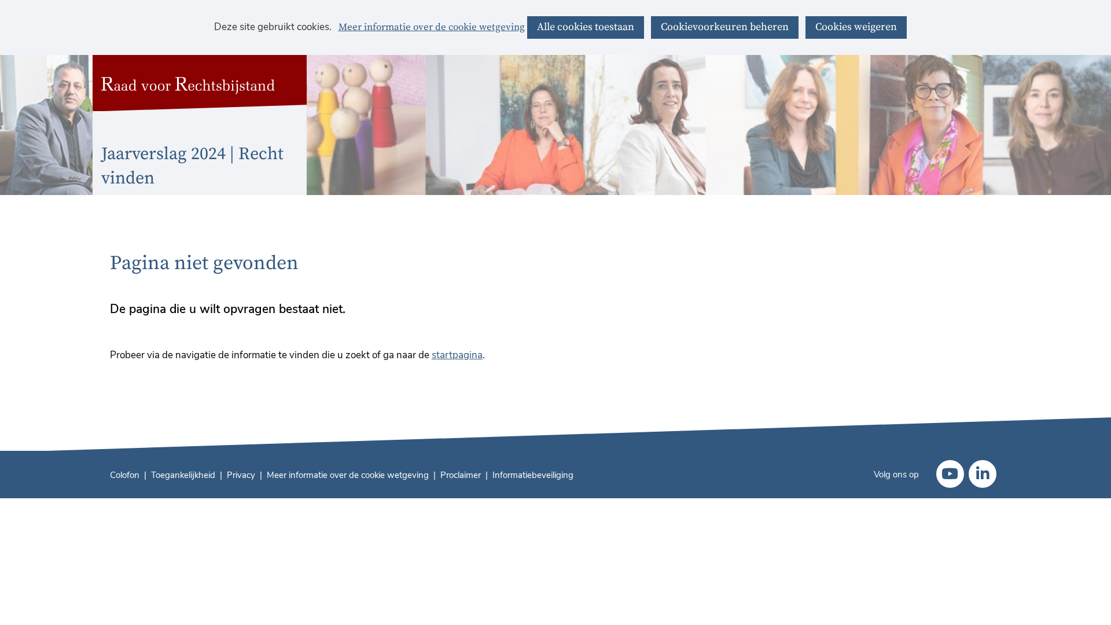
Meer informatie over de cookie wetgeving (432, 28)
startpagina (457, 355)
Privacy (241, 475)
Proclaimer (460, 475)
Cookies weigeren (856, 27)
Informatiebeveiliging (532, 475)
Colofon (124, 475)
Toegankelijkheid (183, 475)
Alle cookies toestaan (585, 27)
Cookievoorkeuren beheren (725, 27)
